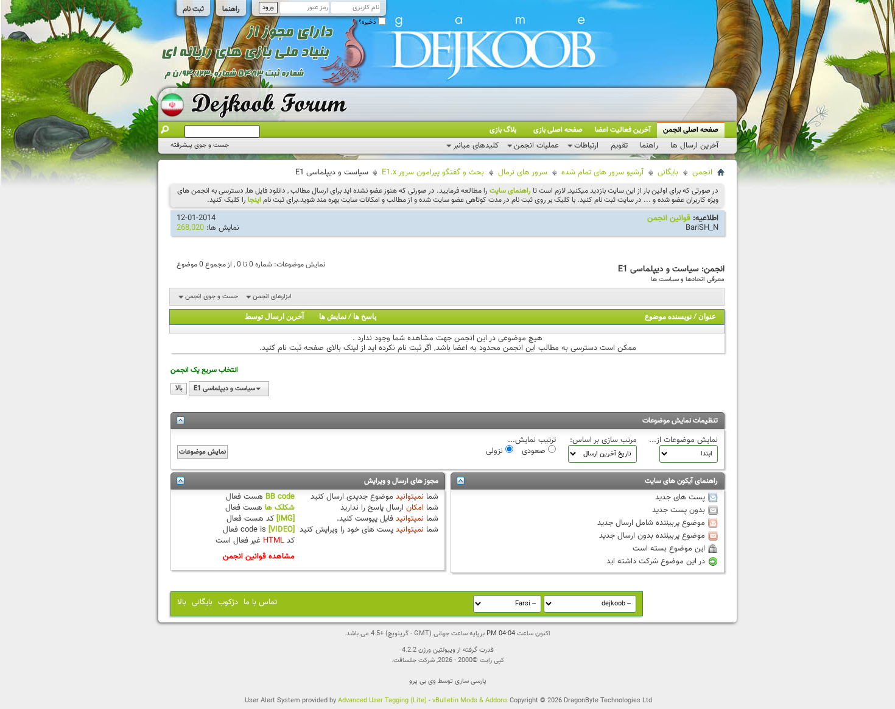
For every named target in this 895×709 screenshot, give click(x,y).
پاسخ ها (364, 317)
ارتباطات (586, 146)
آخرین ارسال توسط (274, 317)
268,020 (190, 228)
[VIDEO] (281, 530)
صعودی (535, 450)
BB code (280, 497)
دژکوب (228, 602)
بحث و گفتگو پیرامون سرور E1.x (433, 172)
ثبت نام (193, 9)
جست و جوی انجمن (211, 296)
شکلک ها (280, 508)
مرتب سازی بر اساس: (603, 440)
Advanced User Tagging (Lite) (382, 701)
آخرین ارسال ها (694, 146)
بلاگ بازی (503, 129)
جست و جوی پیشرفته (199, 145)
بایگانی (668, 172)
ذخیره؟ (368, 22)
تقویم (619, 146)
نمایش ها (332, 317)
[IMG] (285, 519)
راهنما (231, 9)
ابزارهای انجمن (272, 296)
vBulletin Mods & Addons (470, 701)
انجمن (702, 172)
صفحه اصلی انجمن (690, 129)
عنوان (707, 317)
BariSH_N (702, 228)
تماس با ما (260, 602)
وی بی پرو (422, 681)
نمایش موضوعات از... (683, 440)
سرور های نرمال (522, 172)
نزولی (495, 450)
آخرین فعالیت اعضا (623, 129)
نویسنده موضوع (668, 317)
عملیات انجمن (536, 146)
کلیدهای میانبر (476, 146)
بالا (179, 388)
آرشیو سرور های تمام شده (602, 172)
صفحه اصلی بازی (558, 129)
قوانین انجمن (668, 218)
